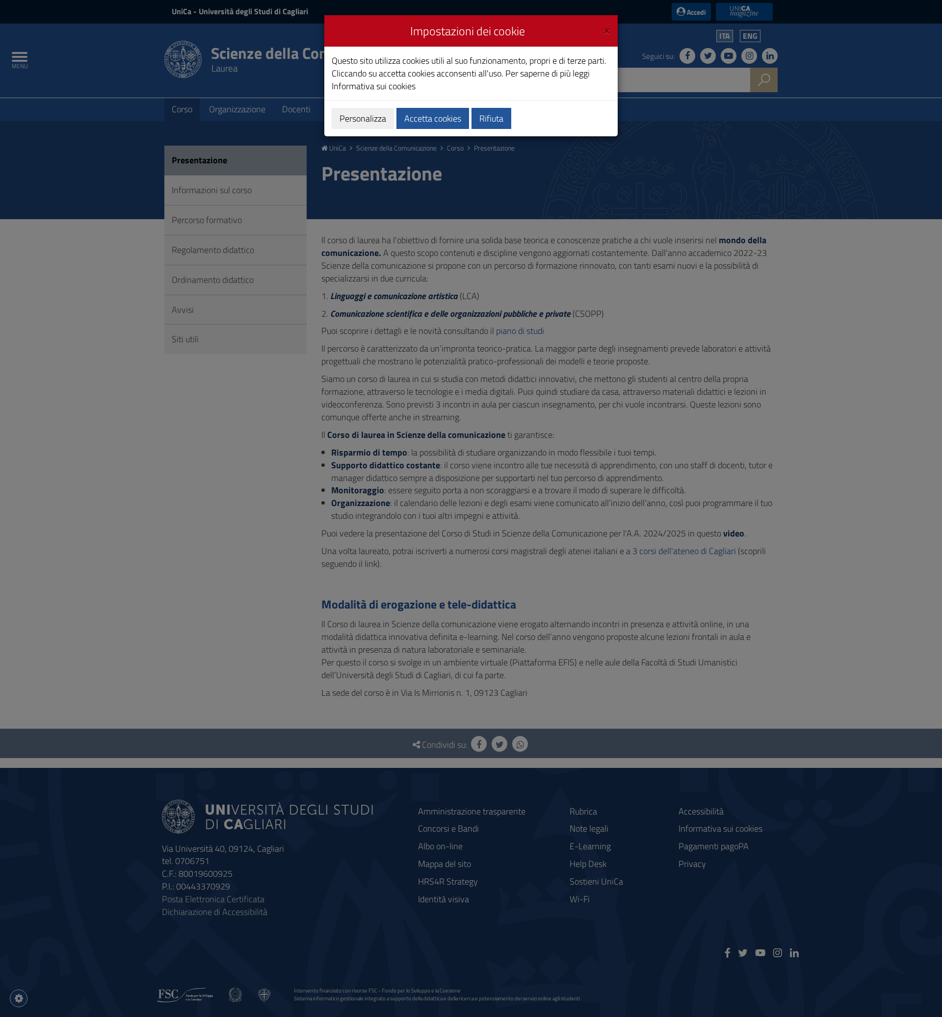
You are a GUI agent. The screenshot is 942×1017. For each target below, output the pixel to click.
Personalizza (363, 118)
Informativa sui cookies (374, 86)
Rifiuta (491, 118)
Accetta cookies (432, 118)
